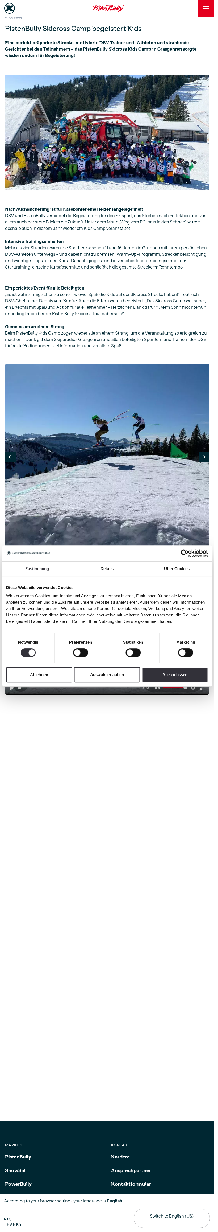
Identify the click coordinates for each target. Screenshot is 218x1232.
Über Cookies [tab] (177, 568)
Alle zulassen (174, 674)
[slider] (79, 687)
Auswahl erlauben (107, 674)
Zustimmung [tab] (37, 568)
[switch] (80, 652)
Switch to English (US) (172, 1216)
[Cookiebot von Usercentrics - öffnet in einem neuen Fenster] (184, 553)
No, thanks (13, 1221)
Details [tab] (107, 568)
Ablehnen (39, 674)
